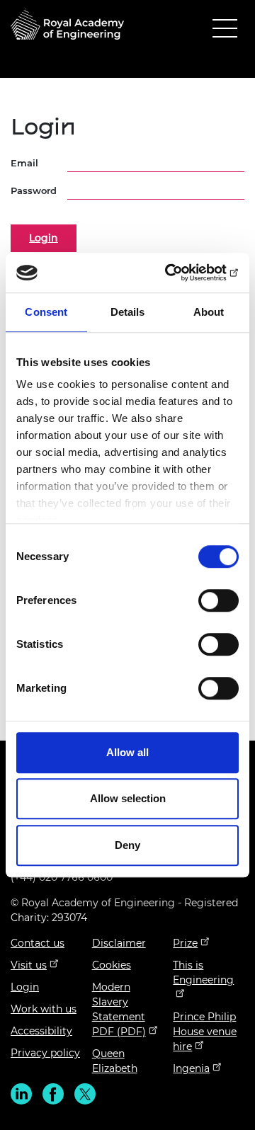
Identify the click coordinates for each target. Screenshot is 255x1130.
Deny (127, 845)
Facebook (53, 1094)
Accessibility (41, 1031)
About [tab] (209, 312)
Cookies (111, 965)
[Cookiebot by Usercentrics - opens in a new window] (180, 272)
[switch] (218, 600)
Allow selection (128, 798)
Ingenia (191, 1068)
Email (24, 163)
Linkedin (21, 1094)
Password (34, 190)
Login (25, 987)
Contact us (37, 943)
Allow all (127, 752)
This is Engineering (203, 972)
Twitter (85, 1094)
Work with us (43, 1009)
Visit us (29, 965)
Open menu (224, 31)
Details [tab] (127, 312)
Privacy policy (45, 1052)
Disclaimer (119, 943)
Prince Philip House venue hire (205, 1031)
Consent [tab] (46, 312)
